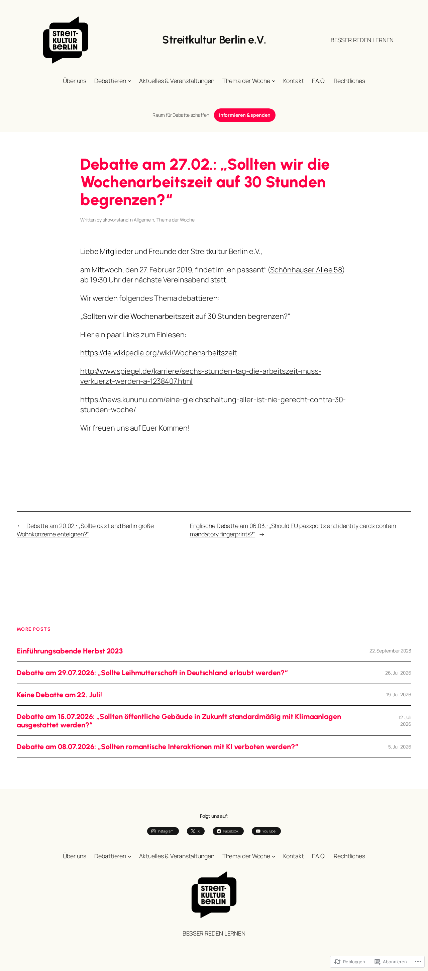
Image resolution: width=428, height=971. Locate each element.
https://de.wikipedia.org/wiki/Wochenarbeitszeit (158, 353)
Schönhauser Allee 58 (306, 270)
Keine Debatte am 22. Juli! (59, 695)
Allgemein (144, 219)
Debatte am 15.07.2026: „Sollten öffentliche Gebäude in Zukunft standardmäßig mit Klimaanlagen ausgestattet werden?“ (179, 720)
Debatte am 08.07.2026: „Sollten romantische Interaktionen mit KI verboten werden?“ (157, 746)
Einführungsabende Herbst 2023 (70, 651)
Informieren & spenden (245, 115)
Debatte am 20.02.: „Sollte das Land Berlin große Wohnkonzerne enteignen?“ (85, 530)
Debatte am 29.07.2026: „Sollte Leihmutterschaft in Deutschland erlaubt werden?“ (152, 673)
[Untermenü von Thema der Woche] (274, 81)
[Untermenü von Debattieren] (129, 81)
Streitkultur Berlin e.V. (214, 39)
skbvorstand (115, 219)
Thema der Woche (175, 219)
